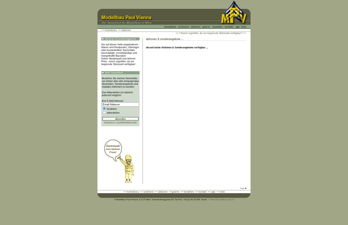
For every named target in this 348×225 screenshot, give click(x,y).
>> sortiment (146, 191)
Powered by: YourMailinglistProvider (120, 122)
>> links (220, 191)
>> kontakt (200, 191)
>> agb (211, 191)
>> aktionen (161, 191)
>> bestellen (187, 191)
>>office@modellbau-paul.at (221, 199)
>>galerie (174, 191)
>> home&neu (109, 30)
